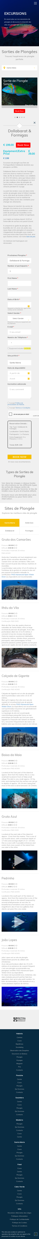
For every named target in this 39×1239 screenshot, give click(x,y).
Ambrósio (29, 523)
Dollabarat (9, 531)
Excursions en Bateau (19, 1054)
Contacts (19, 1070)
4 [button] (21, 117)
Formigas (29, 531)
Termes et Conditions (19, 1226)
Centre (19, 1079)
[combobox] (19, 318)
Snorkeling (19, 1047)
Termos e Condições (22, 408)
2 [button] (17, 117)
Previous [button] (1, 98)
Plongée (19, 1057)
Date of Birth (14, 299)
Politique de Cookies (19, 1223)
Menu (35, 3)
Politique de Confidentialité (19, 1219)
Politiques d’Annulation (19, 1216)
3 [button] (19, 117)
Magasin (19, 1063)
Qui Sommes (19, 1089)
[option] (19, 95)
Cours (19, 1041)
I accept (16, 403)
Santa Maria (10, 523)
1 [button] (15, 117)
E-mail (11, 327)
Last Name (13, 289)
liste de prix (31, 236)
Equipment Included (20, 348)
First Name (13, 278)
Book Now (19, 111)
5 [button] (24, 117)
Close (35, 1234)
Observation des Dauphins (19, 1050)
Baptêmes (19, 1044)
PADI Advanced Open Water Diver (18, 575)
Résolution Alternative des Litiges (19, 1213)
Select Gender (14, 313)
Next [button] (37, 98)
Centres (19, 1037)
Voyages (19, 1060)
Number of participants (18, 266)
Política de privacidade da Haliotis (16, 403)
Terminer (34, 123)
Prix (19, 1067)
